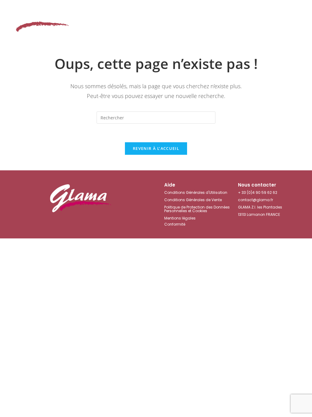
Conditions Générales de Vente (193, 199)
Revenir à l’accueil (156, 148)
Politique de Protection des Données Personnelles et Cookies (197, 209)
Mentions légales (180, 218)
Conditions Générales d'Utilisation (195, 192)
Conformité (174, 224)
